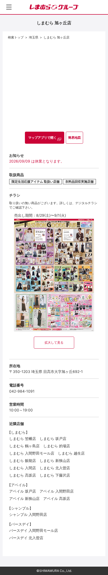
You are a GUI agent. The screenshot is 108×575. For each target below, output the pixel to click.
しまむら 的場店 (56, 446)
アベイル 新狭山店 (24, 498)
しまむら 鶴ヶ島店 (24, 446)
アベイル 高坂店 (56, 498)
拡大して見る (54, 342)
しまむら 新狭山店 (55, 460)
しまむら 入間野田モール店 (31, 453)
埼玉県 (33, 37)
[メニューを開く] (9, 7)
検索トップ (16, 37)
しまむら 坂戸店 (53, 438)
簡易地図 (74, 137)
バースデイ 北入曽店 (26, 537)
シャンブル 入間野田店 (28, 514)
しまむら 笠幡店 (22, 438)
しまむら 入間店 (22, 468)
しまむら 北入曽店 (55, 468)
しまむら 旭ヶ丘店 (56, 37)
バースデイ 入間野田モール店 (33, 530)
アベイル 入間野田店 (57, 491)
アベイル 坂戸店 (22, 491)
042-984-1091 (22, 391)
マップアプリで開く (42, 137)
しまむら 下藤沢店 (55, 475)
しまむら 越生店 (71, 453)
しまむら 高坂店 (22, 475)
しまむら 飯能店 (22, 460)
